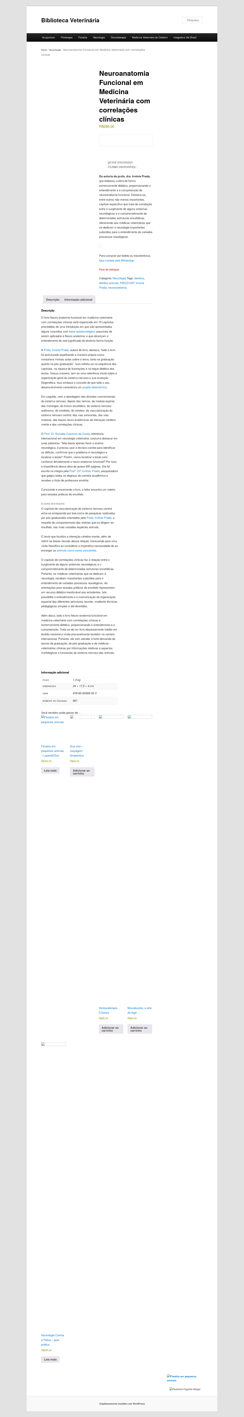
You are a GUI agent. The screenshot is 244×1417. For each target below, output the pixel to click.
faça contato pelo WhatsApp (116, 260)
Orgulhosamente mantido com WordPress (122, 1403)
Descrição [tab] (52, 299)
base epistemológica (82, 331)
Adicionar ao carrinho (81, 771)
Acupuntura (48, 37)
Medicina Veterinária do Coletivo (150, 37)
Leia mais (50, 770)
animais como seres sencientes (76, 550)
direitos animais (109, 283)
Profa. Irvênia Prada (56, 350)
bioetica (139, 278)
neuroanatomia (117, 287)
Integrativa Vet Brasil (185, 37)
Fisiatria (82, 37)
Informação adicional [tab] (78, 299)
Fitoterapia (66, 37)
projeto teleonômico (95, 387)
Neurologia (99, 37)
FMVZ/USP (127, 283)
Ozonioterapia (118, 37)
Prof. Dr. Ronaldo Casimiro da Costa (67, 434)
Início (44, 50)
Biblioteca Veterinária (70, 20)
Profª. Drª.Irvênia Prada (84, 471)
